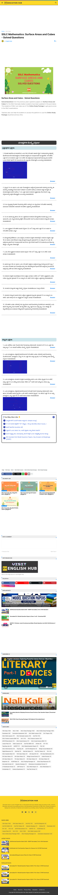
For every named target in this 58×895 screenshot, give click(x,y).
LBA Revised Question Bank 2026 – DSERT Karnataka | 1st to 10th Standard (29, 609)
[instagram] (35, 812)
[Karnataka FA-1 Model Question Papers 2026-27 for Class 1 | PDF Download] (5, 867)
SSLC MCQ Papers (32, 766)
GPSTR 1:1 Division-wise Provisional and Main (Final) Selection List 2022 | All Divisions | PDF (32, 623)
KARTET (17, 746)
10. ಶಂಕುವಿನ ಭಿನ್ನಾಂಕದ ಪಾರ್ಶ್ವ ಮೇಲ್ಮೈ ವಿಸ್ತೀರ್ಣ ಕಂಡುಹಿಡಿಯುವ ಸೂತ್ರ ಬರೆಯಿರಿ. (24, 288)
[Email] (29, 474)
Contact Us (41, 889)
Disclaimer (34, 889)
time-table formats (7, 764)
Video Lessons (17, 743)
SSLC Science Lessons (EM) (10, 738)
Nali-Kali (18, 751)
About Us (20, 889)
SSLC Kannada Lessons (24, 736)
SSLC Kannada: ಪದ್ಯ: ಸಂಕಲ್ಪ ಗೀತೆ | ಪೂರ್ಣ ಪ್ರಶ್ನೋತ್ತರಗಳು (9, 493)
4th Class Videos (7, 759)
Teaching (20, 748)
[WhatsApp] (23, 474)
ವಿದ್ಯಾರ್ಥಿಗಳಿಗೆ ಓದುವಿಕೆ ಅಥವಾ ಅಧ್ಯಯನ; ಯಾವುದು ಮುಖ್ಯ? (21, 420)
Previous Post (5, 551)
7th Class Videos (20, 759)
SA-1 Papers (47, 733)
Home (3, 31)
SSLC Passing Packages (28, 761)
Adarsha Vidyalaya (21, 764)
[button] (2, 3)
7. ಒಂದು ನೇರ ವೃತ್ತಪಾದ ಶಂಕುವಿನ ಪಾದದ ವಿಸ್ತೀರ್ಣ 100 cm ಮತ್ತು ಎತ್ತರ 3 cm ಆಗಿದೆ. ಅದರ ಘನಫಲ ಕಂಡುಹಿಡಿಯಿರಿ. (27, 253)
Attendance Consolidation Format (38, 764)
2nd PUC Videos (40, 751)
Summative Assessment (20, 733)
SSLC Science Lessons (34, 738)
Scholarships (6, 769)
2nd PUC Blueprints (31, 748)
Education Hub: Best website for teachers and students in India (33, 892)
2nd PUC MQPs (29, 743)
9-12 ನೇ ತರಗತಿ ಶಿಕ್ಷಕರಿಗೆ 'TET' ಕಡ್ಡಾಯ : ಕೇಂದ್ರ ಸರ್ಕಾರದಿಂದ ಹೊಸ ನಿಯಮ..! (26, 424)
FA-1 (46, 743)
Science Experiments (19, 769)
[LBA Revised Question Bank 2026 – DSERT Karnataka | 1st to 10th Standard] (5, 611)
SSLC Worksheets (45, 766)
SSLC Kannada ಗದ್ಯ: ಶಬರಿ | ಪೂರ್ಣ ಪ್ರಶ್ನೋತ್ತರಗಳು (28, 493)
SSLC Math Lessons (19, 470)
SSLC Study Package (42, 470)
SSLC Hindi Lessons (8, 736)
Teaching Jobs (7, 746)
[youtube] (25, 812)
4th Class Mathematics (47, 753)
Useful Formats (46, 756)
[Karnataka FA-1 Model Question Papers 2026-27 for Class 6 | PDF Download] (5, 881)
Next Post (53, 551)
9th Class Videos (44, 759)
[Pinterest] (26, 474)
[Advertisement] (29, 18)
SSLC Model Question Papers (30, 746)
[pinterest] (32, 812)
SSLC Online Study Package (31, 470)
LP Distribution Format (8, 766)
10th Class (8, 31)
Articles (38, 743)
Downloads (6, 733)
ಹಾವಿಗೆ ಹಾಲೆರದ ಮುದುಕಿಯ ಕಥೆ (14, 427)
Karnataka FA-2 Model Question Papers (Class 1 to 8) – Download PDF (28, 616)
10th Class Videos (22, 753)
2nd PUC (36, 736)
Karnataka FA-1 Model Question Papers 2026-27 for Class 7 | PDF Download (29, 872)
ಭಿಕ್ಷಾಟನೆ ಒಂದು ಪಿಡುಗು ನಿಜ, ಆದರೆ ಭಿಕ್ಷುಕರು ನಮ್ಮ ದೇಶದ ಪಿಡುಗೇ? (23, 430)
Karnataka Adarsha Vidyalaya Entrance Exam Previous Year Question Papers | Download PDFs (32, 713)
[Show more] (32, 474)
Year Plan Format (32, 769)
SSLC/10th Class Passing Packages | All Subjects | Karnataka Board (27, 719)
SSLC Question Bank (8, 753)
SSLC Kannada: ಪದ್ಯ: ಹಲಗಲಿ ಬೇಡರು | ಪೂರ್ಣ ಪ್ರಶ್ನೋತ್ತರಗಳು (10, 508)
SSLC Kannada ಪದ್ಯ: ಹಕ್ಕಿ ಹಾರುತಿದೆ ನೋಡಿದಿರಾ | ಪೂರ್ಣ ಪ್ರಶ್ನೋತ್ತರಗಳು (47, 493)
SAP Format (21, 766)
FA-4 (49, 751)
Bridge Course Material (45, 748)
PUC (42, 746)
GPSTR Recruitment (8, 741)
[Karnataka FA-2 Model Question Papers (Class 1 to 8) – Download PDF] (5, 618)
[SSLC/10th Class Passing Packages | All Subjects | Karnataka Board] (5, 720)
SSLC (12, 470)
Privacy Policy (27, 889)
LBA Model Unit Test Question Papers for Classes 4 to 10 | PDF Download (28, 848)
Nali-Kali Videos (28, 751)
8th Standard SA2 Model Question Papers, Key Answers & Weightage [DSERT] (28, 438)
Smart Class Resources (43, 761)
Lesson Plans (6, 743)
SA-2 (23, 738)
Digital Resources (7, 751)
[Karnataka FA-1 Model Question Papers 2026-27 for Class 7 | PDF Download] (5, 874)
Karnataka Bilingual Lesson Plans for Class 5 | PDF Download (25, 855)
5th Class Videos (7, 756)
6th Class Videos (20, 756)
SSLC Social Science (23, 741)
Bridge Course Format (33, 756)
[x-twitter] (29, 812)
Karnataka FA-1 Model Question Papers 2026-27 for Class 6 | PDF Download (29, 879)
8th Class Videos (32, 759)
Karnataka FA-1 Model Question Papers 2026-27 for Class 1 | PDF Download (29, 865)
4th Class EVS (34, 753)
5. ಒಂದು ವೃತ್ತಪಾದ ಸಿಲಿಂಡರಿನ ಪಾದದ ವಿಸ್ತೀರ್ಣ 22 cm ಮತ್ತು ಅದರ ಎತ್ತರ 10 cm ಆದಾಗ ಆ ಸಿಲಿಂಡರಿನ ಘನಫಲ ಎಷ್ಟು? (27, 229)
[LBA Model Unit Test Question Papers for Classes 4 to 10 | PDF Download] (5, 850)
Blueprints (5, 761)
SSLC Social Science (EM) (38, 741)
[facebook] (22, 812)
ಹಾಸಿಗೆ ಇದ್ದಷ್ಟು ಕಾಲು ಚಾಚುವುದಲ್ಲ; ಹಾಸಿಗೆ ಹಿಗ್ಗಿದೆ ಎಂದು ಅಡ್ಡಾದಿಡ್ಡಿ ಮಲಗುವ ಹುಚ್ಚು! (27, 434)
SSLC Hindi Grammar (8, 748)
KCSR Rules (15, 761)
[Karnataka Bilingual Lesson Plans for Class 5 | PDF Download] (5, 856)
